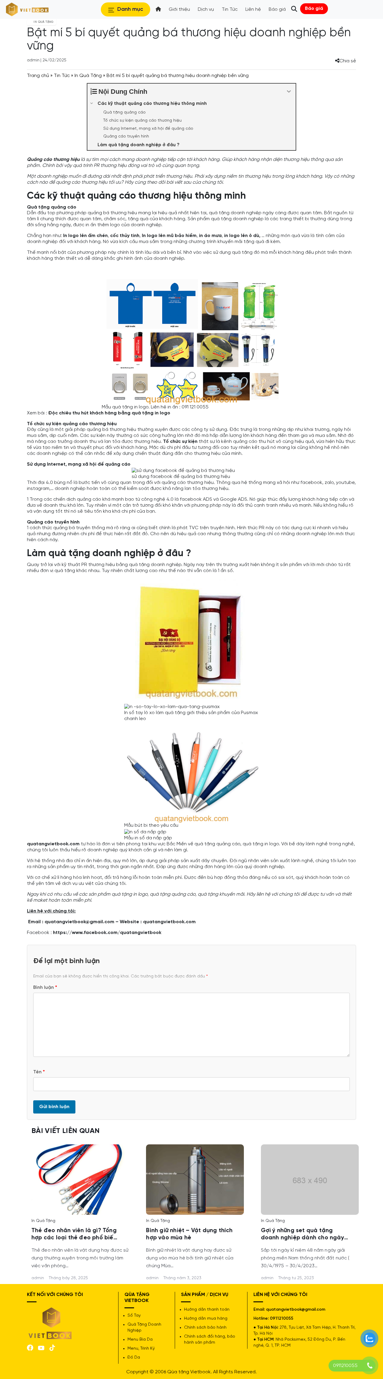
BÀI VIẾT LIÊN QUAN (65, 1131)
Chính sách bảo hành (205, 1327)
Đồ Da (133, 1357)
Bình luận (45, 987)
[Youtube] (41, 1347)
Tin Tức (62, 75)
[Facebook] (30, 1347)
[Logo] (50, 1323)
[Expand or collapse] (289, 91)
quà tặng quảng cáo (172, 894)
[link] (80, 1178)
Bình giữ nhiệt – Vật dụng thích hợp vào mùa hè (189, 1234)
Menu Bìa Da (140, 1339)
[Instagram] (52, 1347)
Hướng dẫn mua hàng (205, 1318)
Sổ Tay (134, 1315)
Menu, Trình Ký (141, 1348)
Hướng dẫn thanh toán (207, 1309)
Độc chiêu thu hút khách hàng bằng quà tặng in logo (109, 413)
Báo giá (314, 8)
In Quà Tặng (88, 75)
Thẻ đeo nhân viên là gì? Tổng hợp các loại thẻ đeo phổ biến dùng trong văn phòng (74, 1235)
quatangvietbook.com (169, 921)
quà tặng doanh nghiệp (155, 564)
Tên (39, 1072)
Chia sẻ (347, 61)
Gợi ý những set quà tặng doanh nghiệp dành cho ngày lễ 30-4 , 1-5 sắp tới (302, 1235)
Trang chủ (38, 75)
